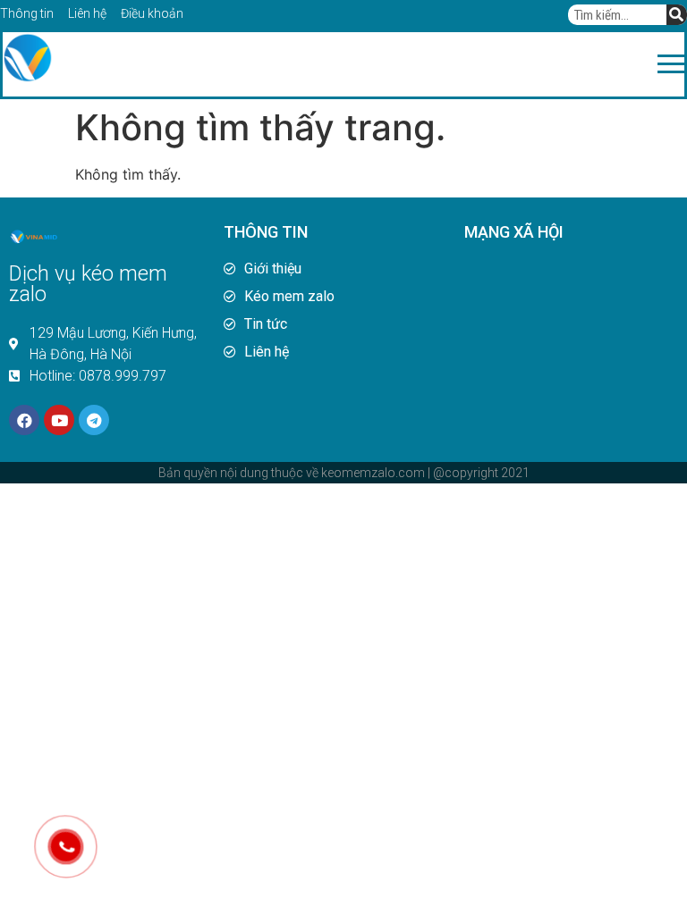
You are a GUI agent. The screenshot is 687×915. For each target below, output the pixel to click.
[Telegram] (94, 420)
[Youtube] (59, 420)
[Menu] (368, 64)
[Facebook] (24, 420)
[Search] (676, 14)
